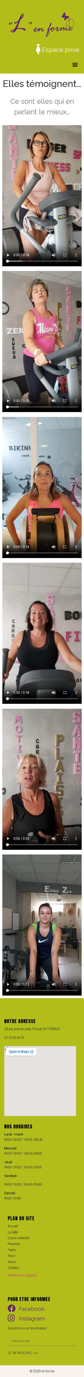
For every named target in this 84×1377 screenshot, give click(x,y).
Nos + (12, 1256)
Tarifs (12, 1250)
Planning (14, 1244)
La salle (13, 1232)
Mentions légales (22, 1275)
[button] (75, 64)
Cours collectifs (18, 1238)
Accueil (13, 1226)
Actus (12, 1262)
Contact (13, 1268)
